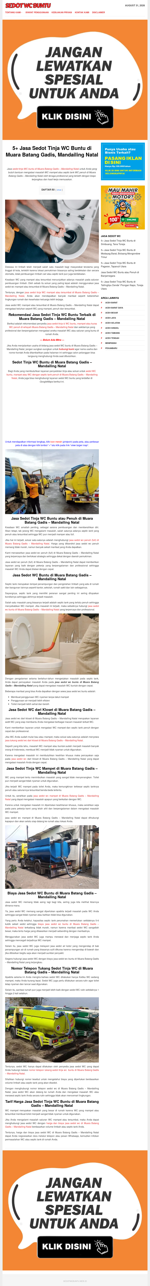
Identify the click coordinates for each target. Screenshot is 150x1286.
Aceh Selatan (112, 322)
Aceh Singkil (112, 328)
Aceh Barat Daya (114, 307)
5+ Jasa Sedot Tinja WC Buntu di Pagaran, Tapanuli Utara (118, 264)
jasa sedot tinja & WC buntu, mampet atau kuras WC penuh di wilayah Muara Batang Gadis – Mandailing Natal (53, 325)
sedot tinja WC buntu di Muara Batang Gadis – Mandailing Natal (46, 168)
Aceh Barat (111, 302)
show (59, 189)
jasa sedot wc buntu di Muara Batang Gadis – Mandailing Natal (52, 607)
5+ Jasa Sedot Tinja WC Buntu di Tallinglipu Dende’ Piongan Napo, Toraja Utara (122, 285)
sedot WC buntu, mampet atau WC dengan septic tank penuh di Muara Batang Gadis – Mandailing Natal (52, 374)
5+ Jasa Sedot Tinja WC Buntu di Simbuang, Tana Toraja (118, 242)
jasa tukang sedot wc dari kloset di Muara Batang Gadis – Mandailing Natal (44, 740)
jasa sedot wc (18, 758)
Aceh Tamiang (112, 333)
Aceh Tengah (112, 338)
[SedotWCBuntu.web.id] (28, 5)
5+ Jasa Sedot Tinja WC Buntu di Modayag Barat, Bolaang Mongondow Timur (120, 253)
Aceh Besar (111, 312)
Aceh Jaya (110, 317)
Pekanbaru (111, 348)
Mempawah (110, 343)
